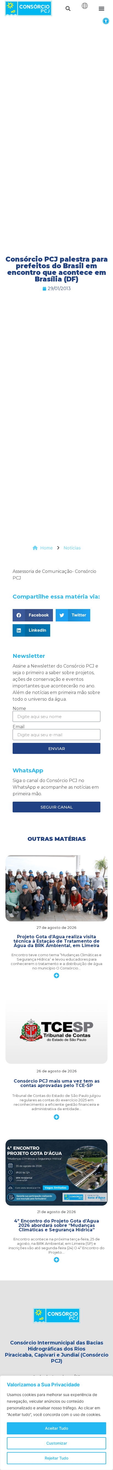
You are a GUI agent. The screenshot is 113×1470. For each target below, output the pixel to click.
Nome (19, 708)
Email (19, 727)
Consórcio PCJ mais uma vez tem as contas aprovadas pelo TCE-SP (57, 1083)
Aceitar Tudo (56, 1428)
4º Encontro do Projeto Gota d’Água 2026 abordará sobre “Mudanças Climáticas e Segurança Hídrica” (56, 1225)
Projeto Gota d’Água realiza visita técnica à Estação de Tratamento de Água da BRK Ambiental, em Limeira (56, 941)
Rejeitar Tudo (56, 1458)
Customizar (56, 1443)
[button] (106, 21)
